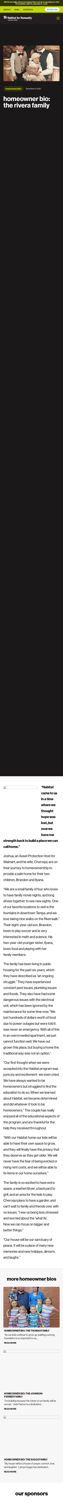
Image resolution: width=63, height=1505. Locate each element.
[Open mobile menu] (58, 18)
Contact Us (28, 9)
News (16, 9)
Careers (7, 9)
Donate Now (52, 9)
